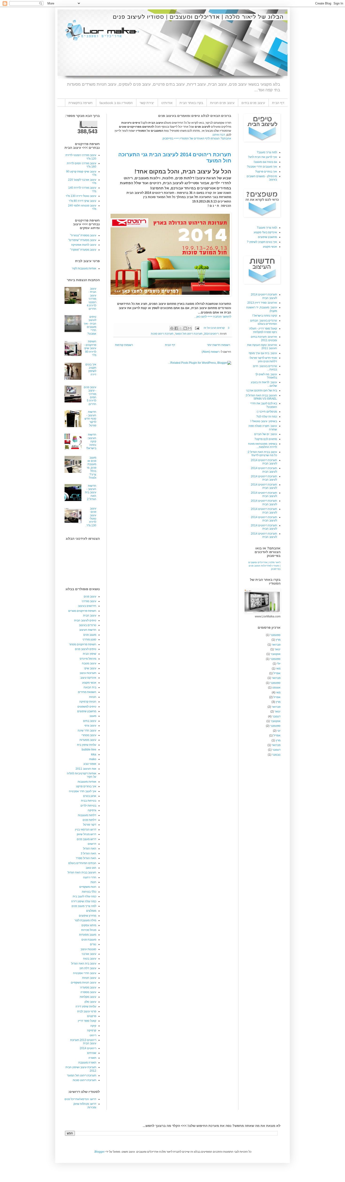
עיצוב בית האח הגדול (83, 963)
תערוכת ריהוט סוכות (162, 333)
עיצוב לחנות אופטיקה (83, 244)
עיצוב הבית (89, 615)
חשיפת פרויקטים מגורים (82, 610)
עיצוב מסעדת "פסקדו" (83, 249)
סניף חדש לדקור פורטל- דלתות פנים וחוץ (263, 359)
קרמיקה (91, 1030)
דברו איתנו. (218, 134)
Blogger (100, 1151)
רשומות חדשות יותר (218, 345)
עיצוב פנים (90, 596)
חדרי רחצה (89, 877)
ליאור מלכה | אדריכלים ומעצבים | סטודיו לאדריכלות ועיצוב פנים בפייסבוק (264, 565)
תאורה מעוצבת (87, 1062)
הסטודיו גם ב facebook (116, 103)
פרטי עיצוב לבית (86, 1011)
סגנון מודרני (89, 639)
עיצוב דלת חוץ (88, 968)
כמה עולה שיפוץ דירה (83, 901)
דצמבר (276, 716)
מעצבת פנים (88, 939)
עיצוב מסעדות (88, 740)
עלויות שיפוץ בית (86, 744)
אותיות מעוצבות (87, 781)
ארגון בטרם (89, 796)
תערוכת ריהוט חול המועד (189, 333)
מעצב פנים (89, 634)
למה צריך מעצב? (267, 152)
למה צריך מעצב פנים (84, 906)
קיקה (93, 1025)
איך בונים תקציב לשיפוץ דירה (90, 369)
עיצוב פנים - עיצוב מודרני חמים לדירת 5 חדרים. (90, 396)
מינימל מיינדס (88, 658)
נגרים (93, 944)
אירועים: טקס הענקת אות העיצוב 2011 (262, 346)
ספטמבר (275, 635)
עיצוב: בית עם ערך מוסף (263, 353)
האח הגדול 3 (88, 853)
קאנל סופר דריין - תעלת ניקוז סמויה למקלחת (263, 330)
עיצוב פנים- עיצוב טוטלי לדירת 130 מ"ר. (91, 517)
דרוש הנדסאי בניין (85, 829)
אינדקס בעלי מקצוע (265, 232)
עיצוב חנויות (89, 977)
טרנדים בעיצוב (87, 625)
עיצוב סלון (90, 1001)
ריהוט (93, 1035)
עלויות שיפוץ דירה (86, 1006)
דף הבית (278, 103)
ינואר (277, 649)
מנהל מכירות (88, 930)
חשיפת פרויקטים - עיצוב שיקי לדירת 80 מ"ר (90, 348)
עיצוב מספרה (88, 992)
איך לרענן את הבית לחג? (262, 157)
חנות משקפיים (87, 886)
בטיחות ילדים (88, 805)
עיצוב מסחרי (88, 735)
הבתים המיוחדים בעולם (82, 863)
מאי (278, 668)
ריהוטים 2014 (211, 333)
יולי (278, 663)
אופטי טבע (90, 763)
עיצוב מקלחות (88, 996)
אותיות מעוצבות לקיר (84, 268)
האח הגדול (89, 848)
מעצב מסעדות (87, 934)
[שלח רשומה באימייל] (197, 327)
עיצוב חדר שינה (87, 730)
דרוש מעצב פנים (86, 839)
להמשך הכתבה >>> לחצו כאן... (212, 316)
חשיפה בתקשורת (80, 103)
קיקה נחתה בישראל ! (264, 315)
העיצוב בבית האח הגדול (82, 872)
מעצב (92, 716)
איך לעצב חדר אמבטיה (82, 791)
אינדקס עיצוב (88, 677)
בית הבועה (90, 687)
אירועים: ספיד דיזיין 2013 (262, 302)
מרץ (278, 639)
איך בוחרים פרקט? (266, 171)
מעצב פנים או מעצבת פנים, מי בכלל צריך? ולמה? (91, 467)
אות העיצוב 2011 (86, 768)
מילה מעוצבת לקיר (85, 920)
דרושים (92, 843)
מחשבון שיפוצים (86, 711)
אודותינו (166, 103)
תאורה (92, 1058)
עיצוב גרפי (90, 725)
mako (92, 759)
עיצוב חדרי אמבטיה (84, 973)
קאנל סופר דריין (87, 1020)
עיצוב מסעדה (88, 987)
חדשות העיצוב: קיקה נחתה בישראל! (91, 441)
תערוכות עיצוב (88, 673)
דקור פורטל (89, 824)
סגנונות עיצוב (88, 949)
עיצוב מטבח (89, 663)
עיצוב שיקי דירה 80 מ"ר (82, 201)
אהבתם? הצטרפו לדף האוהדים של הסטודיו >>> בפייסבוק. (196, 138)
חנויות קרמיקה (87, 701)
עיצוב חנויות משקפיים (83, 982)
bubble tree (89, 749)
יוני (278, 730)
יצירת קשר (147, 103)
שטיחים (91, 1053)
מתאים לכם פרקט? (265, 439)
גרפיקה (92, 810)
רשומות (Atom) (210, 351)
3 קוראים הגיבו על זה (216, 327)
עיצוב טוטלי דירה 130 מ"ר (81, 196)
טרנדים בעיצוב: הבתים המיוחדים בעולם (263, 322)
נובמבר (276, 754)
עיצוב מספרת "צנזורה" (83, 235)
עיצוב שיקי (90, 668)
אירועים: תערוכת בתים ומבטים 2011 (264, 338)
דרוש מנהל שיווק (86, 834)
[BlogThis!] (185, 328)
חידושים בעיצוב (87, 606)
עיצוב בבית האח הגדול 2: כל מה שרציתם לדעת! (262, 453)
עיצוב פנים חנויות (222, 103)
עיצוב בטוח (89, 958)
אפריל (276, 673)
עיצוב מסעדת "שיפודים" (82, 240)
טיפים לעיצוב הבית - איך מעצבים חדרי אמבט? (90, 325)
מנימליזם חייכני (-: (266, 411)
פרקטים (91, 1016)
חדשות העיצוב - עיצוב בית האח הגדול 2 (90, 492)
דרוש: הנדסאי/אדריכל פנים (80, 1099)
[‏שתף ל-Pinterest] (171, 328)
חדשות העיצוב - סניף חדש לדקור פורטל (90, 418)
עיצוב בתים (89, 721)
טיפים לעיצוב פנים (85, 649)
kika (93, 754)
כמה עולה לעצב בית (84, 896)
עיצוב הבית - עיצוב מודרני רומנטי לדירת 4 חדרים (91, 298)
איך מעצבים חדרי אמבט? (262, 166)
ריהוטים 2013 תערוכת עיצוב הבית (83, 1041)
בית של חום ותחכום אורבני (261, 390)
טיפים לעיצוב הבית (85, 620)
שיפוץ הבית (89, 653)
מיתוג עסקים (88, 925)
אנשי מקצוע (89, 682)
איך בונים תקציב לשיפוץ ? (262, 242)
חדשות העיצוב (87, 629)
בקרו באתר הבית (191, 103)
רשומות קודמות (124, 345)
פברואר (276, 644)
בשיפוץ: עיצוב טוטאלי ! (263, 421)
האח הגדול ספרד (86, 858)
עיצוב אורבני (89, 954)
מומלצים (91, 910)
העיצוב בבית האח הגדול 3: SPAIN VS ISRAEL (261, 397)
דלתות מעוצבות (87, 815)
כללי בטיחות (89, 891)
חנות (93, 882)
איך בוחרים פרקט (86, 786)
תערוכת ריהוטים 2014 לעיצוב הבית (264, 296)
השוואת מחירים (87, 692)
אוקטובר (275, 654)
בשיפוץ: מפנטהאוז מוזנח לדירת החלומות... (262, 445)
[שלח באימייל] (189, 328)
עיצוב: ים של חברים (265, 434)
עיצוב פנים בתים (253, 103)
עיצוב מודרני (89, 601)
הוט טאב (91, 867)
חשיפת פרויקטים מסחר (82, 644)
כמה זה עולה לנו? (266, 416)
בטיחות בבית (88, 800)
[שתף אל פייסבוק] (176, 328)
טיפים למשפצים (86, 706)
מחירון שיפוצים (87, 915)
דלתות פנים (89, 820)
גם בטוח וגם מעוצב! (265, 162)
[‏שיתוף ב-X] (180, 328)
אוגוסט (276, 687)
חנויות (92, 697)
